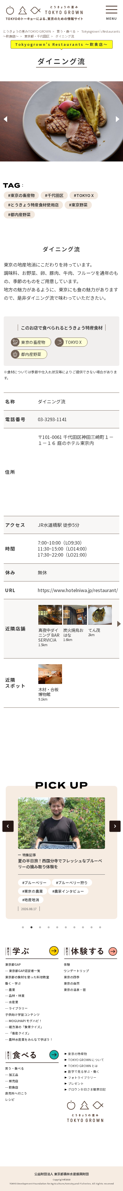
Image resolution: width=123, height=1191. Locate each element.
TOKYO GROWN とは (83, 1066)
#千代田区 (54, 195)
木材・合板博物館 (48, 693)
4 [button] (48, 927)
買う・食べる (66, 31)
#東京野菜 (78, 205)
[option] (61, 125)
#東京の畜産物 (21, 195)
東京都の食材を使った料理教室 (27, 977)
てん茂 (94, 632)
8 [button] (83, 927)
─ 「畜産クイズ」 (18, 1033)
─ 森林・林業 (15, 995)
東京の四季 (72, 977)
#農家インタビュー (68, 891)
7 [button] (74, 927)
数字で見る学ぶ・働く (84, 1071)
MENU (111, 16)
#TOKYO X (84, 195)
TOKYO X (73, 342)
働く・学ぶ (13, 983)
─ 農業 (10, 989)
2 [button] (31, 927)
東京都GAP (13, 964)
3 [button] (40, 927)
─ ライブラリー (16, 1008)
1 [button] (23, 927)
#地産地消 (30, 899)
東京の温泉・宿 (75, 989)
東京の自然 (72, 983)
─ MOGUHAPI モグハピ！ (23, 1021)
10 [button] (100, 927)
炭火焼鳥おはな (73, 634)
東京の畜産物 (33, 342)
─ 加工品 (11, 1074)
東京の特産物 (77, 1054)
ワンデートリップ (76, 971)
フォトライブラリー (82, 1077)
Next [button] (117, 119)
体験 (67, 964)
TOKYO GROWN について (86, 1060)
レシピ (10, 1099)
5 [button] (57, 927)
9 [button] (91, 927)
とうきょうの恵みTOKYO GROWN (27, 31)
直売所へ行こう (16, 1093)
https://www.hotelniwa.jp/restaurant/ (78, 590)
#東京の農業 (32, 891)
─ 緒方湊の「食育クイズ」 (24, 1027)
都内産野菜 (31, 354)
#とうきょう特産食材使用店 (33, 205)
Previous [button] (5, 119)
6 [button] (66, 927)
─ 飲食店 (11, 1087)
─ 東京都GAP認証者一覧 (22, 971)
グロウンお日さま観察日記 (87, 1089)
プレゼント (76, 1083)
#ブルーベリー (34, 882)
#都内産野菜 (19, 214)
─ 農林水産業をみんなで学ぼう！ (29, 1039)
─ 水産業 (11, 1002)
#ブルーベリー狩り (72, 882)
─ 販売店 (11, 1081)
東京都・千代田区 (36, 36)
